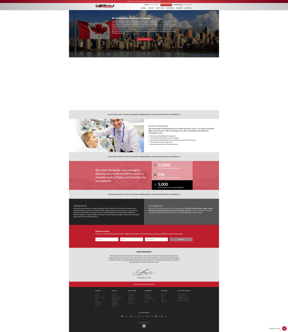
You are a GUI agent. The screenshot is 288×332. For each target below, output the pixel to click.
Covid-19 (113, 306)
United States (163, 294)
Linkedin (151, 316)
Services (151, 8)
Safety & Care (160, 8)
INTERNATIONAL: (183, 4)
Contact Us (188, 8)
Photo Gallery (97, 303)
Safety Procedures (131, 294)
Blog (96, 306)
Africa (162, 295)
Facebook (142, 316)
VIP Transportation (115, 302)
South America (164, 302)
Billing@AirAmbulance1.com (183, 300)
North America (164, 300)
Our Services (114, 294)
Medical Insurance (131, 302)
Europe (162, 299)
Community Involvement (99, 297)
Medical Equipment (131, 297)
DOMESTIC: (151, 4)
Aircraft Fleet (130, 295)
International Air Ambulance (117, 297)
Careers (96, 300)
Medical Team (130, 300)
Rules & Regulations (99, 302)
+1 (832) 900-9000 (183, 295)
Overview (97, 294)
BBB (158, 316)
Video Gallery (97, 305)
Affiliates (96, 299)
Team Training (130, 303)
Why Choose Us (148, 294)
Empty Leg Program (148, 297)
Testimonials (147, 302)
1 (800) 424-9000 (183, 294)
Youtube (126, 316)
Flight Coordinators (131, 299)
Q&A (146, 300)
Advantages (170, 8)
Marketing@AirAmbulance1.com (184, 299)
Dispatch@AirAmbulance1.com (183, 297)
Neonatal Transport (115, 305)
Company (143, 8)
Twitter (134, 316)
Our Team (97, 295)
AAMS (165, 316)
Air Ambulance (114, 295)
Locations (179, 8)
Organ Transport (115, 303)
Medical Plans (147, 295)
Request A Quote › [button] (144, 39)
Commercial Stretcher (116, 299)
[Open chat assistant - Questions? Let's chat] (284, 328)
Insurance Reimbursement (150, 299)
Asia (162, 297)
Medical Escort (114, 300)
